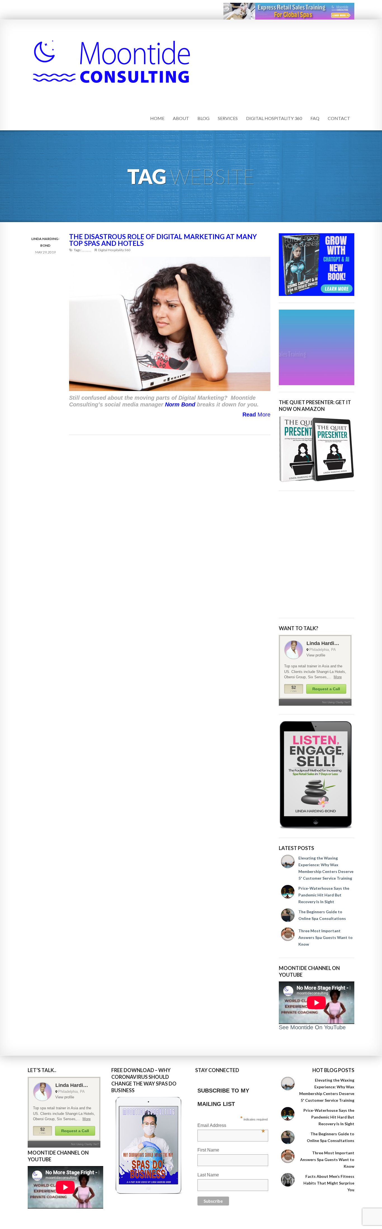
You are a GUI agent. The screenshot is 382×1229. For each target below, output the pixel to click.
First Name (208, 1150)
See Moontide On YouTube (312, 1027)
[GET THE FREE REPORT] (149, 1145)
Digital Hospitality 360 (114, 250)
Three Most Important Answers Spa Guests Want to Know (325, 937)
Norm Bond (180, 404)
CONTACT (339, 118)
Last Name (208, 1175)
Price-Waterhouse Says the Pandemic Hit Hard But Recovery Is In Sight (323, 895)
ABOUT (181, 118)
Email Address (231, 1126)
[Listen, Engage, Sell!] (316, 775)
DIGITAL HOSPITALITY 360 (274, 118)
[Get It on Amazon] (316, 449)
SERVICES (228, 118)
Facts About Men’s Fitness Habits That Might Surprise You (328, 1183)
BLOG (203, 118)
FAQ (314, 118)
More (256, 414)
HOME (157, 118)
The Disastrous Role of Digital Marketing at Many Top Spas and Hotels (163, 239)
